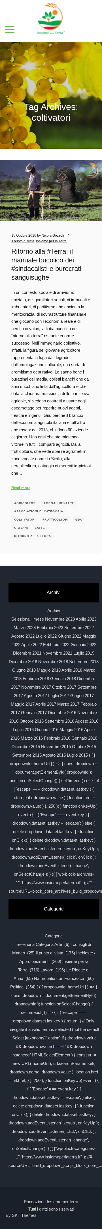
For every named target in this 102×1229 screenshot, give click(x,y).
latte (40, 527)
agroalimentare (59, 503)
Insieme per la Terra (51, 241)
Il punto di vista (22, 241)
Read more (20, 488)
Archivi (53, 610)
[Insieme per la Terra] (51, 19)
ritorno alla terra (32, 536)
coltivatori (25, 519)
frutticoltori (55, 519)
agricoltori (25, 503)
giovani (21, 527)
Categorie (54, 935)
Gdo (79, 519)
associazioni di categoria (38, 511)
